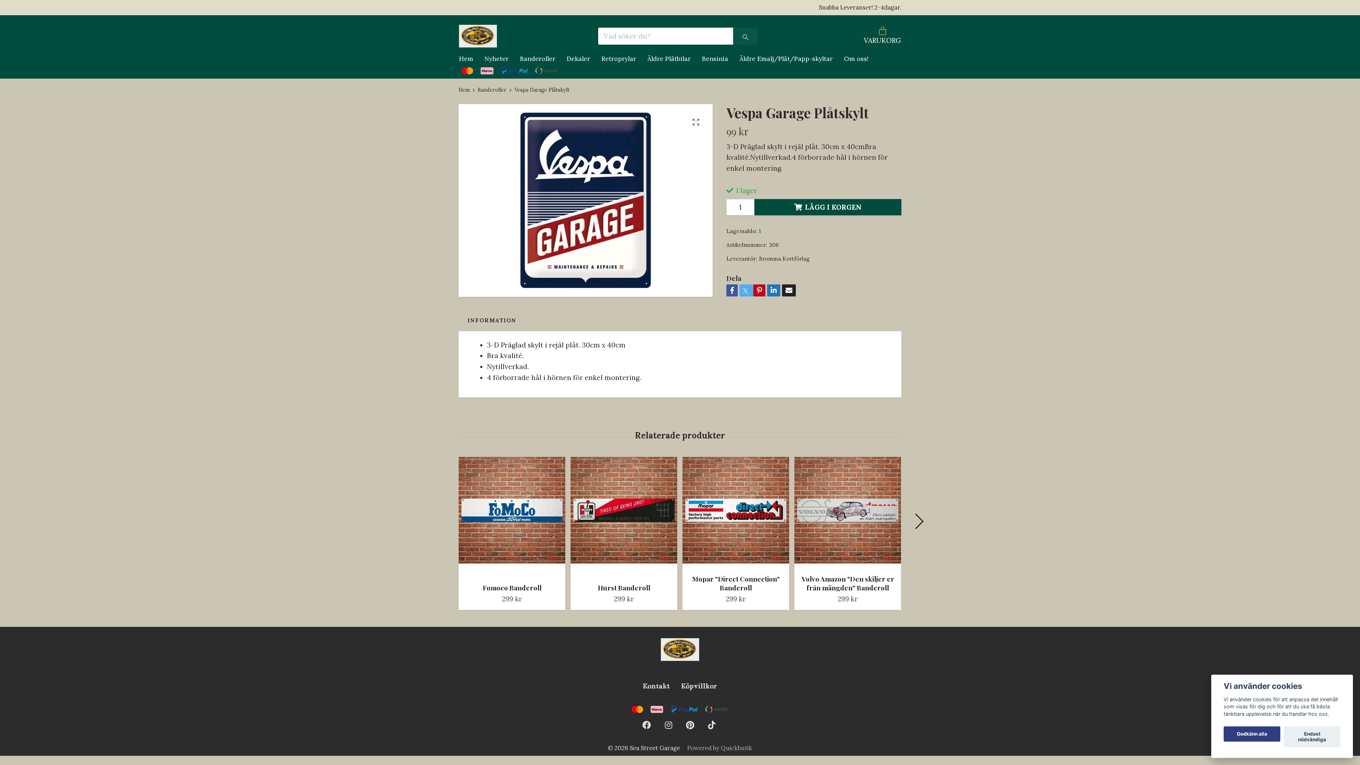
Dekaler (578, 59)
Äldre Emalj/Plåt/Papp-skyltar (786, 59)
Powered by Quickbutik (719, 748)
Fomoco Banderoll (512, 587)
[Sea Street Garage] (478, 36)
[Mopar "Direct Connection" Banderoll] (735, 513)
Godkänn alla (1252, 734)
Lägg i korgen (833, 207)
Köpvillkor (699, 686)
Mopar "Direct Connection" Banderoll (736, 583)
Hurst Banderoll (624, 587)
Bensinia (715, 59)
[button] (919, 521)
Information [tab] (492, 320)
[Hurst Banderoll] (624, 517)
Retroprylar (618, 59)
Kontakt (656, 686)
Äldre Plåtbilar (669, 59)
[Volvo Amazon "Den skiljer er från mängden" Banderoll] (847, 513)
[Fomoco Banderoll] (512, 517)
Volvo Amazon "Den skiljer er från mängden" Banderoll (847, 583)
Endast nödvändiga (1312, 737)
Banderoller (537, 59)
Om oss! (856, 59)
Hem (466, 59)
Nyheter (496, 59)
